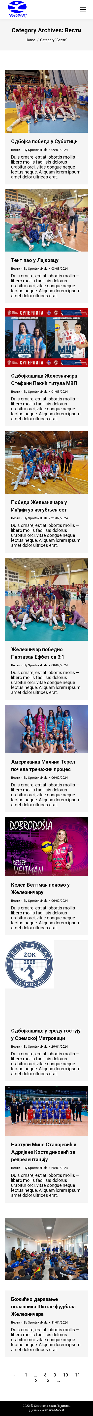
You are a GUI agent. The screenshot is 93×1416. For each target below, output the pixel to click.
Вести (15, 150)
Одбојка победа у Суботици (44, 141)
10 (65, 1374)
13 (46, 1380)
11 (77, 1374)
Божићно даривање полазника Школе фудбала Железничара (43, 1306)
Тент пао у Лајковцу (35, 260)
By (36, 150)
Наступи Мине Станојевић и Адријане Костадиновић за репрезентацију (43, 1152)
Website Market (52, 1410)
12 (34, 1380)
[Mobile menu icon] (83, 9)
